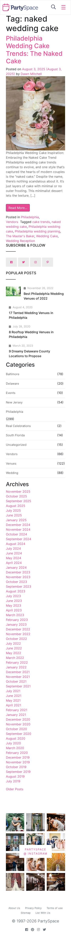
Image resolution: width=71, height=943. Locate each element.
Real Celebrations (18, 426)
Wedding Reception (20, 241)
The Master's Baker (20, 236)
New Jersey (14, 402)
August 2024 (15, 544)
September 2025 (18, 501)
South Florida (15, 435)
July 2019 (13, 781)
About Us (14, 908)
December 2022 (18, 629)
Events (10, 393)
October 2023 (16, 582)
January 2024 (16, 567)
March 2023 (15, 615)
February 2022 (17, 662)
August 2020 (15, 738)
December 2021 (18, 672)
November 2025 (18, 491)
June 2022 (14, 648)
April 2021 (13, 705)
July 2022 (13, 643)
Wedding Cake (47, 236)
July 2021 (13, 691)
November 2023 (18, 577)
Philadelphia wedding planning (37, 231)
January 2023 (16, 624)
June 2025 (14, 515)
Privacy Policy (33, 908)
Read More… (17, 208)
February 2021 (16, 710)
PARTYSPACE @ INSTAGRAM (35, 851)
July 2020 (13, 743)
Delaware (12, 383)
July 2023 (13, 596)
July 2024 (13, 548)
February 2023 (17, 620)
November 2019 (18, 762)
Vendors (12, 222)
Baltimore (12, 374)
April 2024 (14, 563)
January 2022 (16, 667)
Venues (11, 463)
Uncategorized (16, 445)
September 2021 (18, 686)
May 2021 (13, 700)
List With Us (43, 912)
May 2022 (13, 653)
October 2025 (16, 496)
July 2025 (13, 510)
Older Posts (14, 789)
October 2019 (16, 767)
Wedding (12, 473)
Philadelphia (30, 217)
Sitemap (26, 912)
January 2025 (16, 520)
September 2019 (18, 772)
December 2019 (18, 757)
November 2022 (18, 634)
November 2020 (18, 724)
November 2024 (18, 529)
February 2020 (17, 753)
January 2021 (16, 715)
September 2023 (18, 586)
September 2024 (18, 539)
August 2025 (15, 506)
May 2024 (13, 558)
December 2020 (18, 719)
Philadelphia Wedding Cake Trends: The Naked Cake (34, 49)
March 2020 (15, 748)
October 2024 (16, 534)
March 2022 (15, 658)
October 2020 (16, 729)
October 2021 (16, 681)
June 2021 (13, 696)
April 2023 (14, 610)
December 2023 (18, 572)
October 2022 (16, 639)
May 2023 (13, 605)
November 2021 (18, 677)
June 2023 (14, 601)
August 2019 (15, 776)
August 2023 (15, 591)
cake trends (41, 222)
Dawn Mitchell (31, 74)
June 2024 (14, 553)
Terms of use (55, 908)
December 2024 (18, 525)
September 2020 (18, 734)
